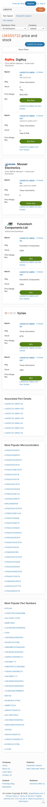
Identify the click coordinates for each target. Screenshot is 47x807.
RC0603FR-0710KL (13, 700)
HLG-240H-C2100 (12, 618)
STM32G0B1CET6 (12, 591)
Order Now (30, 203)
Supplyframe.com (36, 793)
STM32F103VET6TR (13, 542)
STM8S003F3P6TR (13, 581)
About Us (6, 769)
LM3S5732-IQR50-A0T (14, 409)
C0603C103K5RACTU (14, 739)
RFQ (31, 259)
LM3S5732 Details (34, 44)
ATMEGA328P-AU (12, 494)
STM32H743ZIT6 (12, 547)
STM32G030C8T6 (12, 537)
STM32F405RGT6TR (13, 571)
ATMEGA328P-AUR (13, 513)
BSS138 (8, 696)
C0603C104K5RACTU (14, 671)
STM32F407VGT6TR (13, 508)
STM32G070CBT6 (12, 489)
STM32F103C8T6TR (13, 460)
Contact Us (7, 775)
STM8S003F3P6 (11, 552)
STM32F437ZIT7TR (13, 586)
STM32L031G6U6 (12, 528)
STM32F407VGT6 (12, 465)
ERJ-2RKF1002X (11, 715)
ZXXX (7, 633)
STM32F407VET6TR (13, 557)
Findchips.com (3, 4)
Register (30, 3)
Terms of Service (27, 796)
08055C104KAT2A (12, 710)
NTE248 (8, 608)
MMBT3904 (10, 623)
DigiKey (19, 62)
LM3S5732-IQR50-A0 (14, 404)
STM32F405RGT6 (12, 455)
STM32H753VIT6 (12, 479)
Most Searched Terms (36, 769)
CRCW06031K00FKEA (14, 720)
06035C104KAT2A (12, 734)
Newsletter (6, 787)
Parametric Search (34, 765)
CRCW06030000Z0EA (14, 681)
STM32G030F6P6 (12, 567)
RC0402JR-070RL (12, 642)
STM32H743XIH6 (12, 518)
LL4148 (8, 749)
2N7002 (8, 730)
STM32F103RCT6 (12, 523)
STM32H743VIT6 (12, 474)
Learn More (7, 772)
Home (4, 765)
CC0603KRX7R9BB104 (14, 691)
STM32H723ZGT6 (12, 576)
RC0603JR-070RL (12, 744)
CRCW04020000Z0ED (14, 686)
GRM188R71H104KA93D (15, 647)
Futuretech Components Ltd (18, 227)
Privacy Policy (12, 796)
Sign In (42, 3)
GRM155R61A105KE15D (14, 725)
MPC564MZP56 (11, 504)
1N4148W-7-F (10, 662)
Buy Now (31, 100)
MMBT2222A (10, 705)
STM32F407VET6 (12, 484)
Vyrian (21, 313)
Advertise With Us (37, 784)
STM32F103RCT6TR (13, 470)
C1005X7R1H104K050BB (15, 613)
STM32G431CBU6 (12, 562)
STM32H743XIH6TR (13, 533)
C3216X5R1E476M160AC (15, 628)
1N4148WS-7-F (11, 676)
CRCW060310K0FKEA (14, 637)
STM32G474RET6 (12, 499)
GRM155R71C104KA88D (15, 666)
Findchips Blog (18, 3)
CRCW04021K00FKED (14, 652)
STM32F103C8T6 (12, 450)
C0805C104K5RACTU (14, 657)
